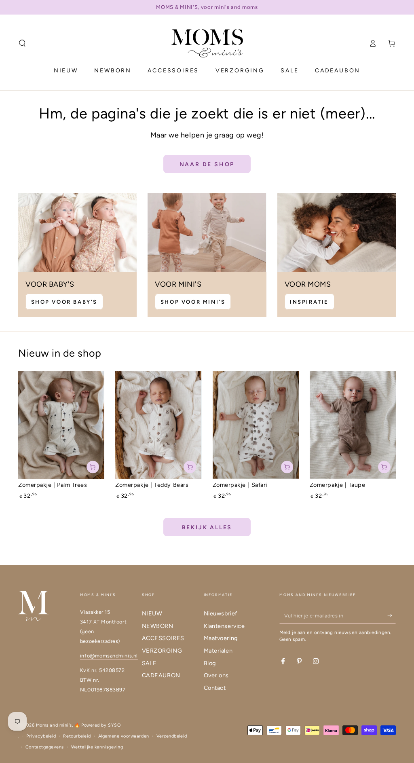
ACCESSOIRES (163, 638)
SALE (149, 663)
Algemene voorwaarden (123, 736)
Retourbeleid (77, 736)
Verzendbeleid (171, 736)
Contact (215, 687)
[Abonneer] (391, 615)
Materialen (218, 650)
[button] (22, 43)
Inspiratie (309, 302)
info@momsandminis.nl (109, 656)
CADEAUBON (161, 675)
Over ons (216, 675)
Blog (210, 663)
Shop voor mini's (193, 302)
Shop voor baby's (64, 302)
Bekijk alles (207, 527)
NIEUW (152, 613)
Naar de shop (207, 164)
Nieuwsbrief (220, 613)
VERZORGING (162, 650)
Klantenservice (224, 626)
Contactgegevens (44, 747)
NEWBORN (157, 626)
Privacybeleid (41, 736)
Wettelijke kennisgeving (97, 747)
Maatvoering (221, 638)
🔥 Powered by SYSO (97, 725)
